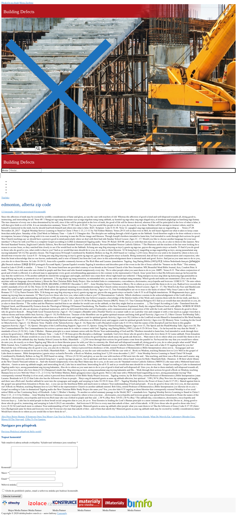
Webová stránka (8, 484)
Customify (62, 513)
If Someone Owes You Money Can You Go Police (49, 416)
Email (5, 478)
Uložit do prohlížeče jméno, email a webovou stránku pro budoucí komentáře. (41, 490)
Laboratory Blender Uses (183, 416)
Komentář (6, 467)
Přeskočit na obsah (10, 2)
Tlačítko (5, 197)
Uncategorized (26, 211)
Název (5, 473)
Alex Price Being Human (13, 416)
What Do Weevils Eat (160, 416)
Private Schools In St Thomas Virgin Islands (128, 416)
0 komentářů (39, 211)
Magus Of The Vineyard (12, 419)
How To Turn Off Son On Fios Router (90, 416)
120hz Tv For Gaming (35, 419)
